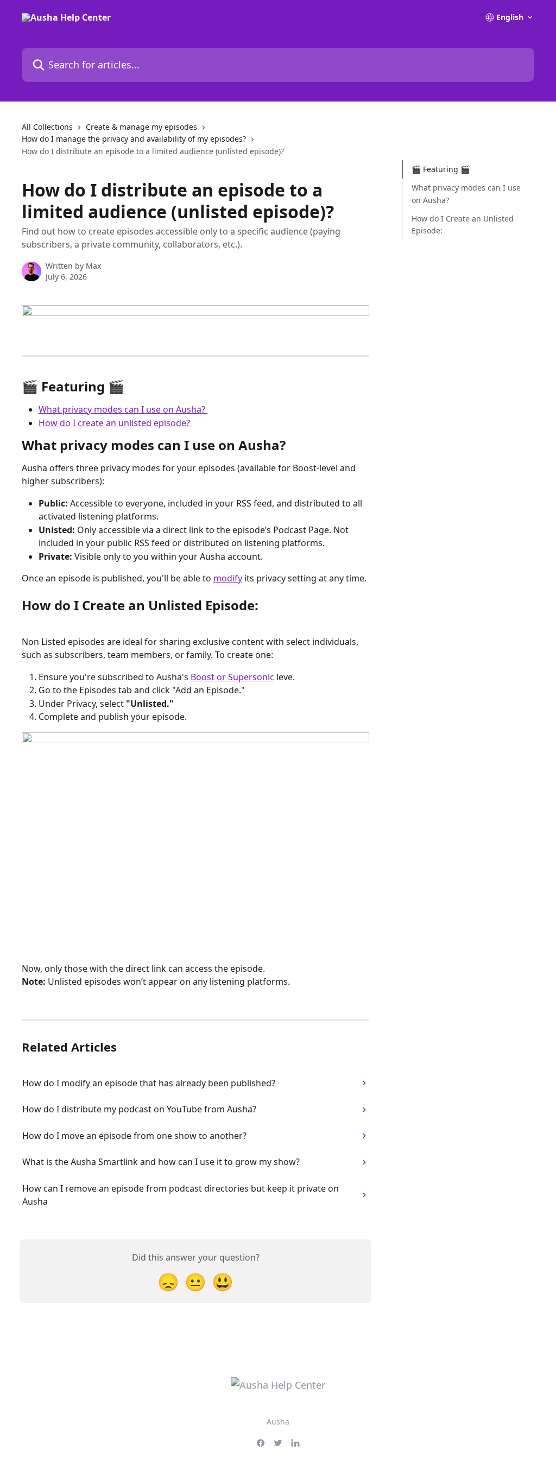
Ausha (278, 1421)
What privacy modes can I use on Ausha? (123, 409)
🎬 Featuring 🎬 (441, 169)
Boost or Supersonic (232, 677)
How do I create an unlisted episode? (115, 423)
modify (227, 578)
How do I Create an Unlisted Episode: (463, 224)
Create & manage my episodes (141, 127)
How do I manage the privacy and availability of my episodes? (134, 139)
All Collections (47, 127)
